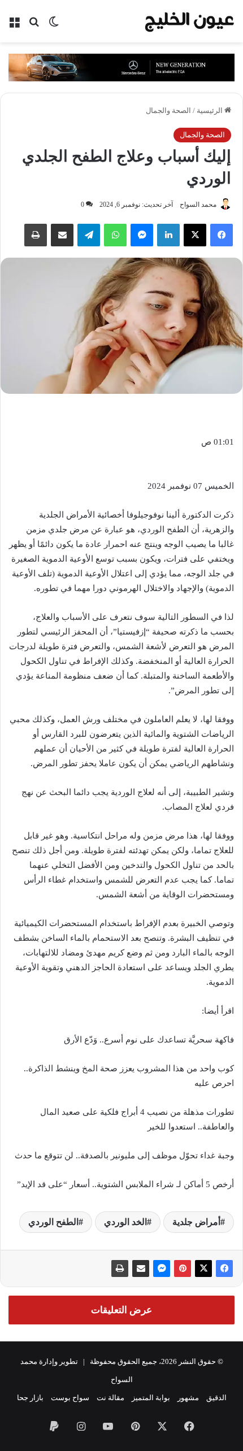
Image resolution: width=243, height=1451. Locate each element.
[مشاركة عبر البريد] (140, 1268)
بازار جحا (30, 1397)
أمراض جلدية (196, 1222)
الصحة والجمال (168, 110)
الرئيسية (210, 110)
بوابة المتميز (151, 1397)
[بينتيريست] (182, 1268)
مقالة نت (110, 1397)
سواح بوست (70, 1397)
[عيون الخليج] (189, 21)
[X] (195, 235)
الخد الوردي (125, 1222)
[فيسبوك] (221, 235)
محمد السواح (198, 204)
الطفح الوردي (53, 1222)
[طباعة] (119, 1268)
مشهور (188, 1397)
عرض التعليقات (121, 1310)
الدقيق (216, 1397)
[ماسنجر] (161, 1268)
